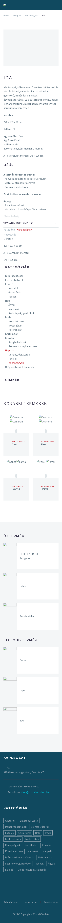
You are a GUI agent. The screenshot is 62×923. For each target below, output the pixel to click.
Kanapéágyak (31, 15)
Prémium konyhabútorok (22, 346)
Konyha (9, 338)
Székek (12, 296)
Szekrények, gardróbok (21, 313)
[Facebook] (18, 235)
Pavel (45, 488)
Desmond (47, 444)
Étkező (9, 284)
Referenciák (15, 329)
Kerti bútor (11, 333)
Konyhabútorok (17, 342)
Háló (8, 300)
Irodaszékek (15, 325)
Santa (16, 488)
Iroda (8, 317)
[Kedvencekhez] (16, 431)
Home (6, 15)
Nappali (17, 15)
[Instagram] (31, 890)
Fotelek (12, 358)
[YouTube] (35, 890)
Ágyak (11, 304)
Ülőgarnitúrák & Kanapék (19, 367)
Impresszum (30, 902)
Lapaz (23, 690)
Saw (22, 720)
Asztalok (13, 288)
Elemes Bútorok (14, 280)
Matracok (13, 309)
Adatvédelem (11, 902)
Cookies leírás (51, 902)
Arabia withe (27, 616)
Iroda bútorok (16, 321)
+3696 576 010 (31, 786)
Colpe (23, 660)
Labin (23, 586)
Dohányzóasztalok (19, 354)
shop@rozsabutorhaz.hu (35, 792)
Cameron (17, 444)
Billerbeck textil (14, 275)
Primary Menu (56, 4)
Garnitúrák (14, 292)
